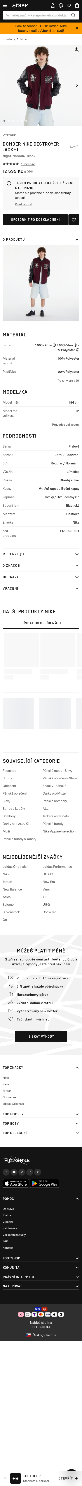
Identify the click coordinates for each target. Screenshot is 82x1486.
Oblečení (9, 786)
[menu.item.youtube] (13, 1172)
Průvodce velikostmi (65, 424)
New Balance (12, 889)
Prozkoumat (23, 204)
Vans (46, 889)
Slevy (6, 801)
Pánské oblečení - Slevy (60, 778)
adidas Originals (14, 866)
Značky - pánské (54, 786)
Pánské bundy (53, 823)
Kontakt (8, 1248)
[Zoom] (77, 50)
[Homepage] (41, 1160)
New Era (49, 881)
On (5, 919)
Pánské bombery (55, 801)
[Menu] (5, 5)
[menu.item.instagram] (21, 1172)
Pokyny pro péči (68, 380)
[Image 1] (4, 121)
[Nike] (73, 146)
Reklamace (10, 1228)
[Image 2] (9, 121)
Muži (6, 831)
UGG (46, 904)
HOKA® (48, 874)
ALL (45, 808)
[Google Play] (44, 1183)
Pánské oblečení (15, 793)
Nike (76, 522)
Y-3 (45, 897)
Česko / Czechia (44, 1335)
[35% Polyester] (77, 350)
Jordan (7, 881)
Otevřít (65, 1478)
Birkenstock (11, 912)
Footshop (9, 770)
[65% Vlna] (75, 345)
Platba (7, 1215)
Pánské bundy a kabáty (19, 839)
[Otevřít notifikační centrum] (60, 5)
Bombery (9, 816)
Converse (49, 912)
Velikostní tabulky (14, 1235)
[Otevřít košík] (77, 5)
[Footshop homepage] (22, 5)
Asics (6, 897)
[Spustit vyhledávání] (73, 15)
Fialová (74, 446)
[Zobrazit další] (77, 85)
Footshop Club (62, 959)
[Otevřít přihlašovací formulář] (52, 5)
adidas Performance (57, 866)
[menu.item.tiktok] (29, 1172)
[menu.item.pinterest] (37, 1172)
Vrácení (10, 588)
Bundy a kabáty (14, 808)
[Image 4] (17, 121)
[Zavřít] (77, 28)
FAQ (5, 1241)
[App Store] (16, 1183)
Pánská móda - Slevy (57, 770)
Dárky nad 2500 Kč (16, 823)
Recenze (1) (13, 554)
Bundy (7, 778)
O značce (11, 565)
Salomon (9, 904)
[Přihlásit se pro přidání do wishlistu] (73, 219)
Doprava (11, 577)
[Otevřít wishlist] (68, 5)
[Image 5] (22, 121)
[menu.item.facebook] (6, 1172)
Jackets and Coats (56, 816)
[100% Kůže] (54, 345)
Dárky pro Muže (54, 793)
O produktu (14, 239)
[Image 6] (26, 121)
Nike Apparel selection (59, 831)
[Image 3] (13, 121)
